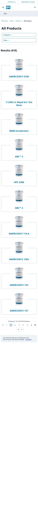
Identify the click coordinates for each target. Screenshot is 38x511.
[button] (22, 329)
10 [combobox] (18, 329)
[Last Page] (35, 325)
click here (28, 339)
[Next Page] (31, 325)
